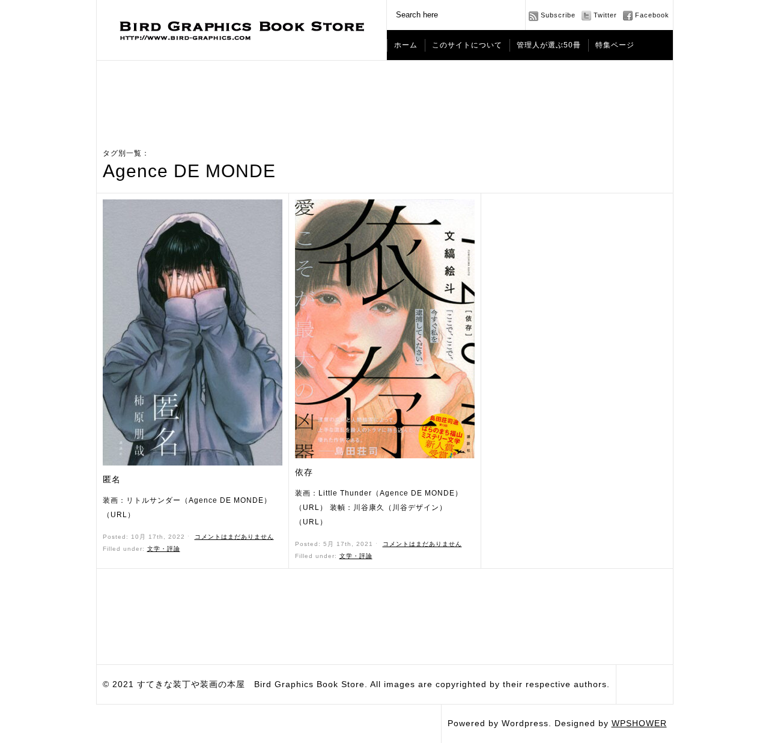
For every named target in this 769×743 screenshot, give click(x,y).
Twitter (605, 15)
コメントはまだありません (234, 536)
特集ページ (614, 45)
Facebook (652, 15)
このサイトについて (467, 45)
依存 (304, 472)
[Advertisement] (384, 94)
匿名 (112, 479)
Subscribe (558, 15)
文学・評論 (163, 548)
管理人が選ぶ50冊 (549, 45)
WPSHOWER (639, 723)
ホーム (406, 45)
